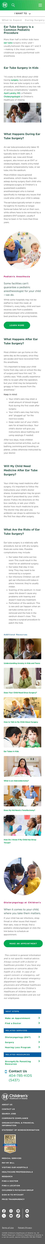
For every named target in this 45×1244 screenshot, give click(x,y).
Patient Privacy (25, 1228)
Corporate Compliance (15, 1118)
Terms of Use (8, 1228)
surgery (14, 80)
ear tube (8, 42)
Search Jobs (9, 1114)
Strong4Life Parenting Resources (18, 1062)
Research (7, 1176)
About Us (7, 1104)
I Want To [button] (20, 13)
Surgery (9, 1042)
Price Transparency (13, 1199)
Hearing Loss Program (18, 1047)
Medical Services (11, 1158)
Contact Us (8, 1109)
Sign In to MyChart (13, 1195)
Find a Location (11, 1185)
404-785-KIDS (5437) (20, 1078)
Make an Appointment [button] (23, 943)
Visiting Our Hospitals (15, 1167)
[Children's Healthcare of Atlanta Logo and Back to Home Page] (5, 3)
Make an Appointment (17, 1018)
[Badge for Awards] (10, 1144)
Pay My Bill (8, 1163)
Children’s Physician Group (18, 1190)
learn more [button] (17, 325)
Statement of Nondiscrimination (20, 1130)
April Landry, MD (12, 93)
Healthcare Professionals (17, 1172)
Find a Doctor (13, 1023)
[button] (40, 4)
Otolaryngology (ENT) (18, 1037)
